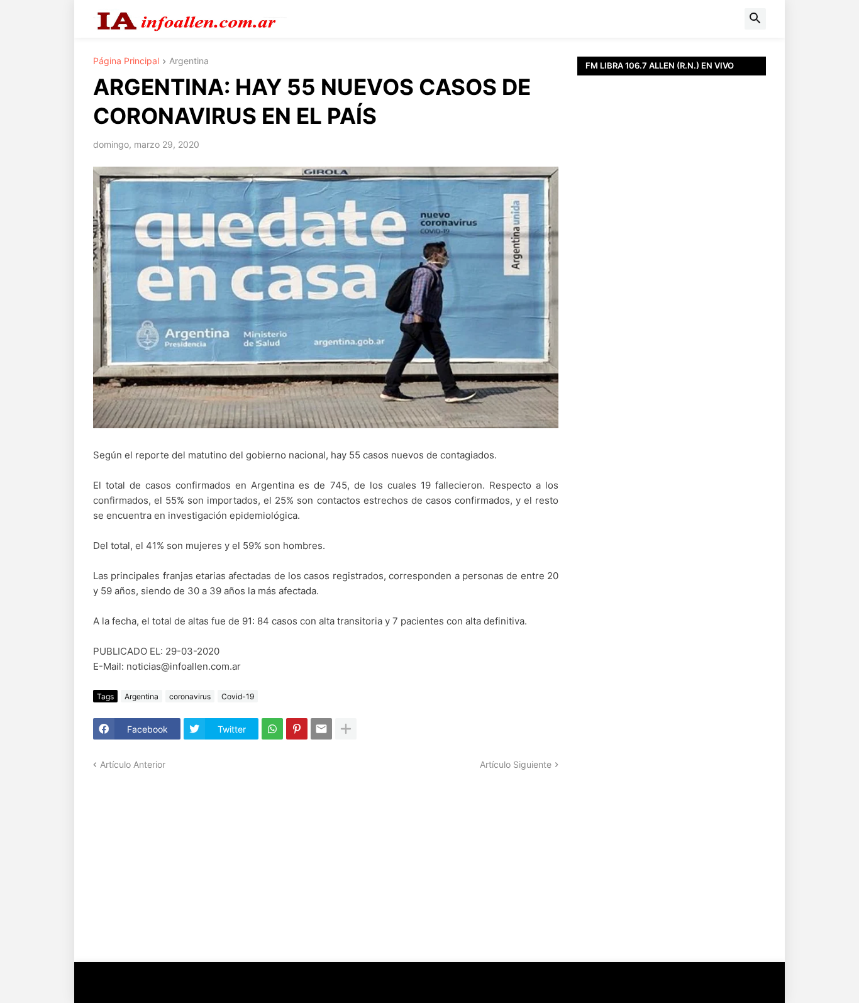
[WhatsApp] (272, 729)
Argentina (189, 61)
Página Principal (126, 61)
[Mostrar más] (346, 729)
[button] (755, 19)
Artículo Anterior (132, 764)
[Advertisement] (671, 358)
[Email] (321, 729)
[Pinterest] (297, 729)
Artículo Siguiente (515, 764)
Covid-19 (237, 696)
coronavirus (190, 696)
